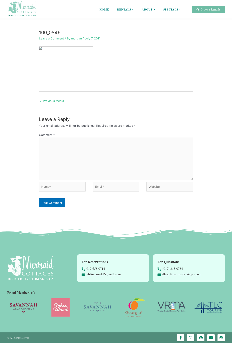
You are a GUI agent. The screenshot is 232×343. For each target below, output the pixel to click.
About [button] (147, 9)
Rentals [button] (124, 9)
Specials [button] (170, 9)
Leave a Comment (51, 38)
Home (104, 9)
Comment (47, 135)
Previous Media (51, 101)
